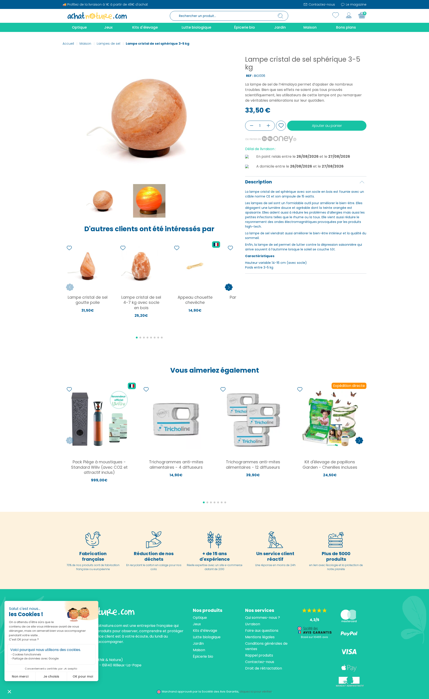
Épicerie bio (203, 656)
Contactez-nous (321, 4)
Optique (200, 617)
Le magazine (355, 4)
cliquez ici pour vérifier (256, 691)
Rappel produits (259, 655)
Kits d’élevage (205, 630)
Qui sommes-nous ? (262, 617)
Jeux (197, 624)
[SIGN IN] (348, 15)
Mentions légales (260, 637)
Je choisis (51, 676)
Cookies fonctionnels (27, 654)
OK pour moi (83, 676)
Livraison (252, 624)
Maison (199, 650)
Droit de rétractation (263, 668)
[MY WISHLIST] (335, 15)
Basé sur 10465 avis (314, 637)
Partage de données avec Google (36, 658)
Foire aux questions (261, 630)
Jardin (198, 643)
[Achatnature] (97, 15)
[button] (9, 691)
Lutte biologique (207, 637)
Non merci (20, 676)
